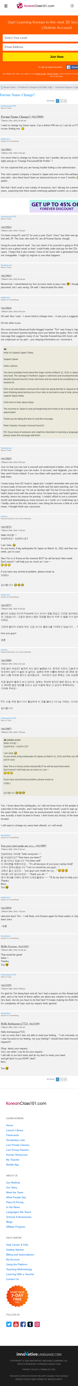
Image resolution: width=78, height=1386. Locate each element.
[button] (72, 6)
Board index (10, 87)
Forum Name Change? (17, 94)
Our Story (11, 1187)
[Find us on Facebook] (23, 1324)
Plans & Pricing (14, 1202)
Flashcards (12, 1135)
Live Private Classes (17, 1144)
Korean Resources (17, 1154)
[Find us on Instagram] (37, 1324)
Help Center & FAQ (17, 1244)
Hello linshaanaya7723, (14, 1024)
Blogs (9, 1221)
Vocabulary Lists (15, 1140)
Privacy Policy (53, 74)
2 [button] (61, 101)
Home (9, 1125)
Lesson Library (14, 1130)
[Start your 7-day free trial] (17, 1296)
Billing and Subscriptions (20, 1254)
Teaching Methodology (19, 1269)
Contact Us (12, 1279)
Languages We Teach (18, 1212)
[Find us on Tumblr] (30, 1324)
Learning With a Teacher (20, 1274)
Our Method (13, 1182)
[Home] (35, 9)
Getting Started (15, 1249)
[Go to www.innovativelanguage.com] (39, 1353)
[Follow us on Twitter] (9, 1324)
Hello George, (9, 946)
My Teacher (13, 1159)
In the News (13, 1207)
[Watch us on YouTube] (16, 1324)
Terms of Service (46, 1379)
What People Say (16, 1197)
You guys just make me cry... (18, 846)
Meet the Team (14, 1192)
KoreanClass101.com (49, 1364)
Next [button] (65, 101)
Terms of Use (40, 74)
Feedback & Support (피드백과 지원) (35, 87)
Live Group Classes (17, 1149)
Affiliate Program (15, 1226)
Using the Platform (16, 1264)
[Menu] (6, 6)
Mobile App (12, 1164)
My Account (12, 1259)
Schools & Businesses (18, 1216)
